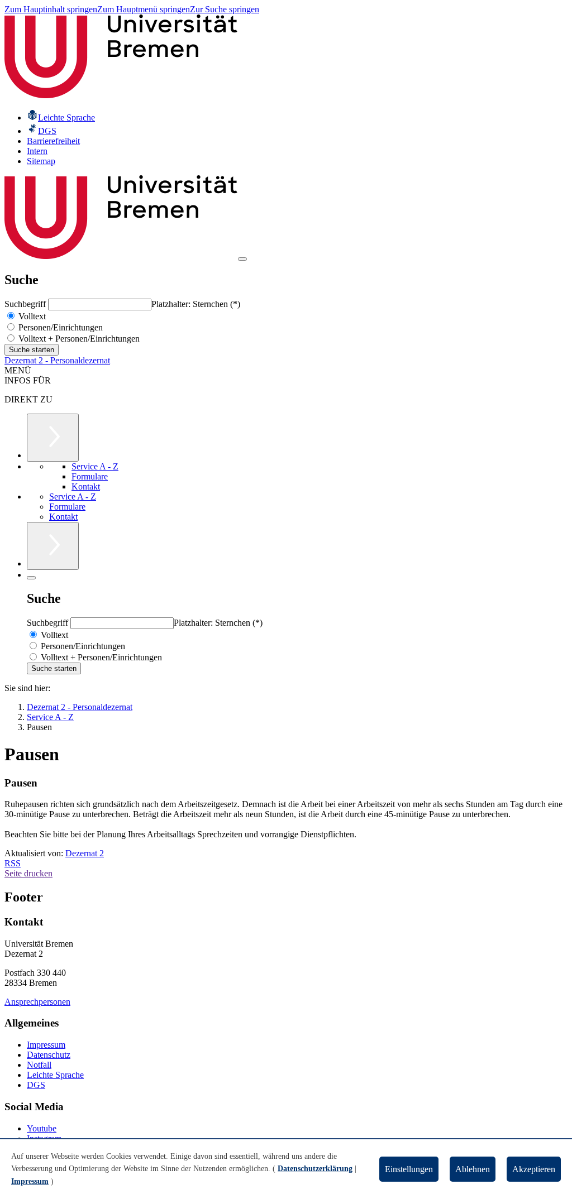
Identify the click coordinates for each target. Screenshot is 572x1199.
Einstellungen (409, 1169)
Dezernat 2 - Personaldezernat (57, 360)
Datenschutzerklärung (315, 1168)
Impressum (46, 1044)
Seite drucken (28, 873)
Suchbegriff (26, 304)
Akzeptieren (533, 1169)
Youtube (41, 1128)
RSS (12, 863)
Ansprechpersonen (37, 1001)
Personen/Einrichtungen (59, 327)
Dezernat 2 (84, 853)
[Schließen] (31, 577)
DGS (36, 1085)
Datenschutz (48, 1054)
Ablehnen (472, 1169)
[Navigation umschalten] (242, 259)
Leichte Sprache (55, 1075)
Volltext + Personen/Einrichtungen (78, 338)
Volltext (31, 316)
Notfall (39, 1064)
